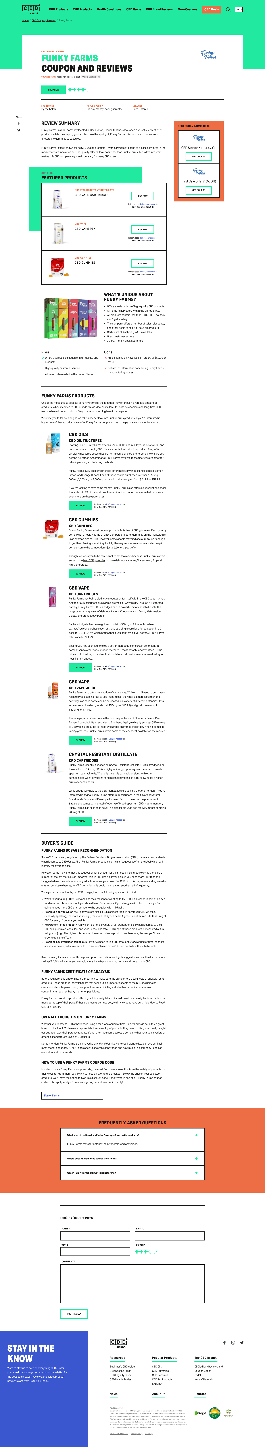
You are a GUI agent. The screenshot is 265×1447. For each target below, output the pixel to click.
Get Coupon (198, 156)
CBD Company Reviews (44, 20)
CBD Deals (211, 9)
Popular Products (164, 1358)
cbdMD (198, 1375)
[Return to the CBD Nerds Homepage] (31, 13)
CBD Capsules (160, 1375)
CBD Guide (133, 9)
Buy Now (143, 196)
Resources (117, 1358)
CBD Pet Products (162, 1379)
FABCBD (157, 1384)
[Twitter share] (18, 131)
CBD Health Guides (120, 1379)
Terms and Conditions (119, 1434)
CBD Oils (157, 1366)
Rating (141, 1245)
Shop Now (53, 89)
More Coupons (187, 9)
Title (65, 1245)
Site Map (149, 1434)
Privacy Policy (136, 1434)
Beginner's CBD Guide (122, 1366)
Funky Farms (52, 1095)
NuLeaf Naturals (203, 1379)
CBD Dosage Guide (120, 1371)
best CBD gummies (94, 560)
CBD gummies (84, 885)
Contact (200, 1394)
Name (65, 1228)
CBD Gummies (160, 1371)
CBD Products (58, 9)
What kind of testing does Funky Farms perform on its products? (103, 1135)
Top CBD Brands (205, 1358)
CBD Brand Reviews (159, 9)
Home (25, 20)
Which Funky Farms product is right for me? (91, 1172)
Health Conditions (109, 9)
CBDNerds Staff (48, 77)
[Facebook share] (18, 124)
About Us (158, 1394)
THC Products (82, 9)
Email (141, 1228)
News (114, 1394)
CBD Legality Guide (121, 1375)
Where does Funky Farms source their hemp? (92, 1158)
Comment (68, 1261)
